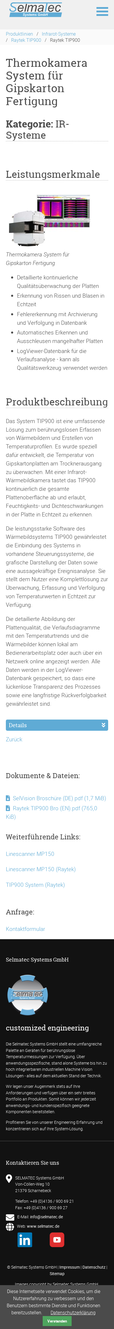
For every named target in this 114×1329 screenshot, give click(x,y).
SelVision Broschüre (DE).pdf (59, 798)
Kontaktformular (25, 929)
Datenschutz (94, 1267)
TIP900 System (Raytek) (35, 885)
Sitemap (57, 1273)
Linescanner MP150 (30, 854)
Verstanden (57, 1321)
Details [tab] (18, 725)
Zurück (14, 739)
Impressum (69, 1267)
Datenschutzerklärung (73, 1312)
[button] (102, 11)
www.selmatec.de (43, 1226)
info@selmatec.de (46, 1216)
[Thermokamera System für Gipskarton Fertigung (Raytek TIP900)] (50, 246)
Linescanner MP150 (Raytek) (41, 869)
